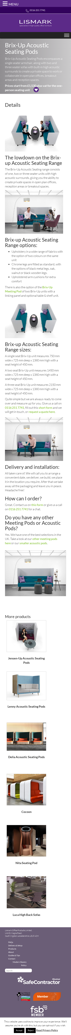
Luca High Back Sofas (26, 915)
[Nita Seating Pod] (26, 840)
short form (45, 407)
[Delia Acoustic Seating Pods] (26, 736)
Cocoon (26, 812)
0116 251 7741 (37, 10)
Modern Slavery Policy (19, 964)
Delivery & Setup (15, 945)
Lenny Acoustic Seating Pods (26, 706)
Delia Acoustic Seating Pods (26, 757)
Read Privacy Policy (47, 1030)
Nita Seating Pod (26, 863)
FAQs (10, 942)
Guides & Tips (14, 955)
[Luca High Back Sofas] (26, 892)
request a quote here (42, 412)
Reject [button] (31, 1030)
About (11, 952)
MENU (13, 4)
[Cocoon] (26, 789)
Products (12, 949)
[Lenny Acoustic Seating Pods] (26, 685)
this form (37, 505)
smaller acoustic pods (33, 543)
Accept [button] (19, 1030)
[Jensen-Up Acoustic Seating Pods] (26, 636)
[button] (6, 3)
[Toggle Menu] (66, 35)
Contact (11, 958)
